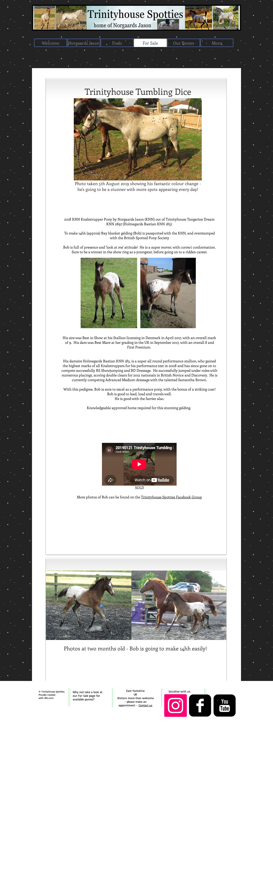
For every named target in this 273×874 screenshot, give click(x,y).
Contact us (145, 705)
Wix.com (49, 698)
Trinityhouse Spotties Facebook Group (171, 497)
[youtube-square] (224, 705)
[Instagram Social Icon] (175, 705)
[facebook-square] (200, 705)
